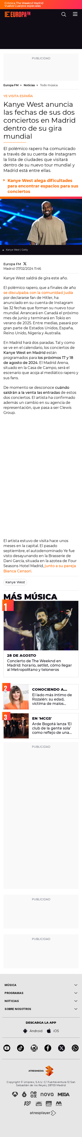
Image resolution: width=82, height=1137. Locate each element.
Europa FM (11, 85)
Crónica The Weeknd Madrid (24, 3)
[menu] (75, 13)
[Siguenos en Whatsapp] (75, 1050)
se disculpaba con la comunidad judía (38, 293)
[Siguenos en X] (61, 1050)
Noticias (30, 85)
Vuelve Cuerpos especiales (23, 6)
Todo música (49, 85)
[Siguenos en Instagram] (34, 1050)
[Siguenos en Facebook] (47, 1050)
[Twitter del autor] (25, 264)
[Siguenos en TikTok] (20, 1050)
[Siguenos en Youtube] (6, 1050)
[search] (64, 14)
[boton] (59, 985)
